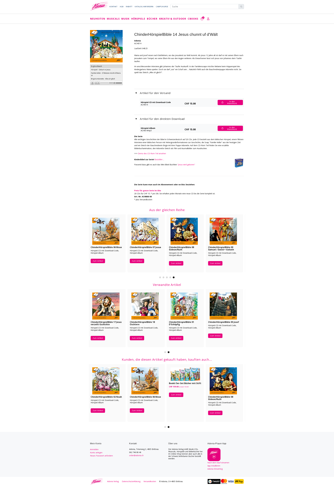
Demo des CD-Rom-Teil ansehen (152, 153)
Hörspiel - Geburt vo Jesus (100, 70)
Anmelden (94, 449)
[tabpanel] (107, 245)
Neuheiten (97, 18)
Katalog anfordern (144, 6)
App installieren (213, 465)
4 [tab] (170, 277)
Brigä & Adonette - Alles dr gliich (103, 79)
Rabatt (129, 6)
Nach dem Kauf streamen (218, 462)
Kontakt (113, 6)
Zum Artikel (98, 263)
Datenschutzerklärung (131, 481)
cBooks (193, 18)
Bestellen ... (159, 159)
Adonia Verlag (113, 481)
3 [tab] (167, 277)
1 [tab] (160, 277)
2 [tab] (163, 277)
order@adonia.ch (136, 455)
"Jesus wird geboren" (186, 164)
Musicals (113, 18)
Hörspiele (138, 18)
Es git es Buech (96, 66)
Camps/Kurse (162, 6)
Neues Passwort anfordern (101, 455)
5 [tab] (174, 277)
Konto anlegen (96, 452)
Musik (125, 18)
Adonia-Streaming (215, 469)
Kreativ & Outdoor (172, 18)
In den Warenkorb (232, 102)
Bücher (152, 18)
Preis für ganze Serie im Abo (147, 190)
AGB (121, 6)
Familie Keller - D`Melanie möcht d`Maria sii (106, 74)
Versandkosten (150, 481)
